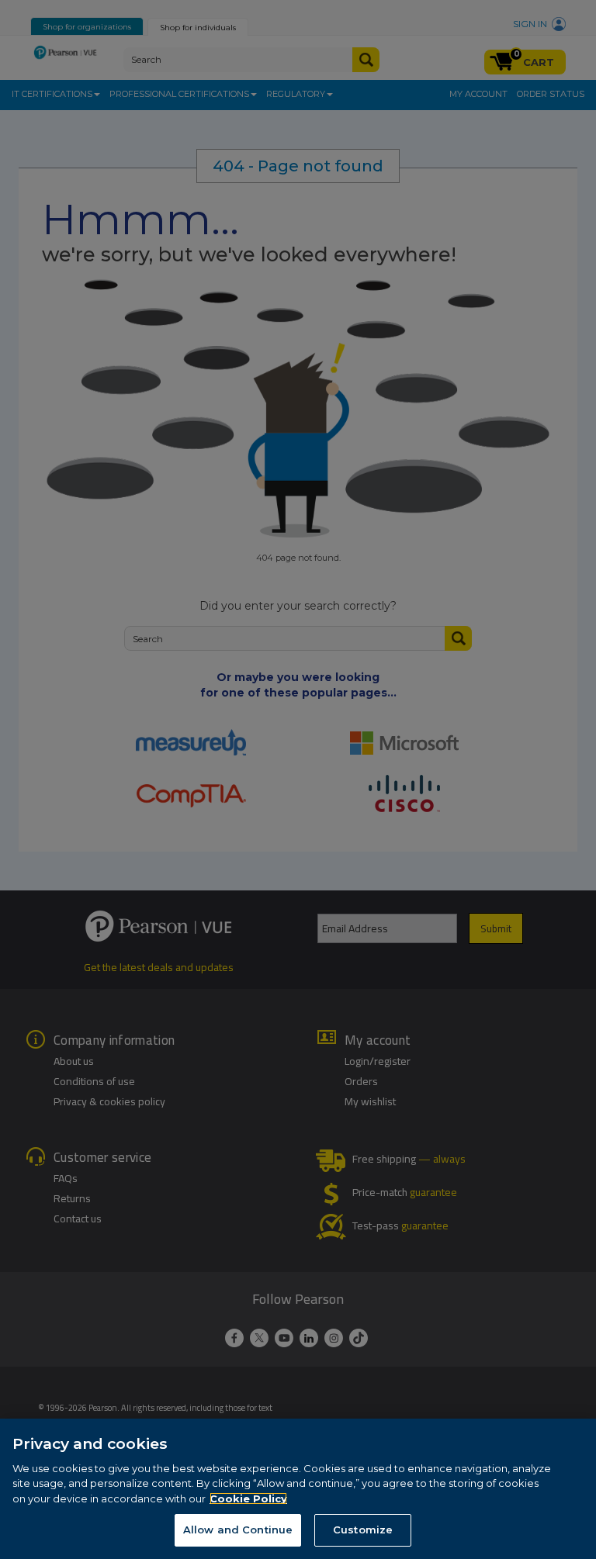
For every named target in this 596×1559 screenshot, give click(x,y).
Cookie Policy (248, 1498)
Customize (363, 1529)
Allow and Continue (238, 1529)
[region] (298, 1489)
